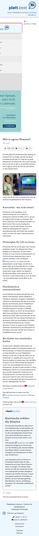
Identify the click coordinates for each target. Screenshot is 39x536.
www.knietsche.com (12, 261)
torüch (8, 493)
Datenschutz (19, 524)
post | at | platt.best (20, 520)
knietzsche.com (23, 443)
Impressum (19, 526)
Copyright (19, 530)
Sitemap (19, 533)
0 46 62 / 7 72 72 (20, 517)
